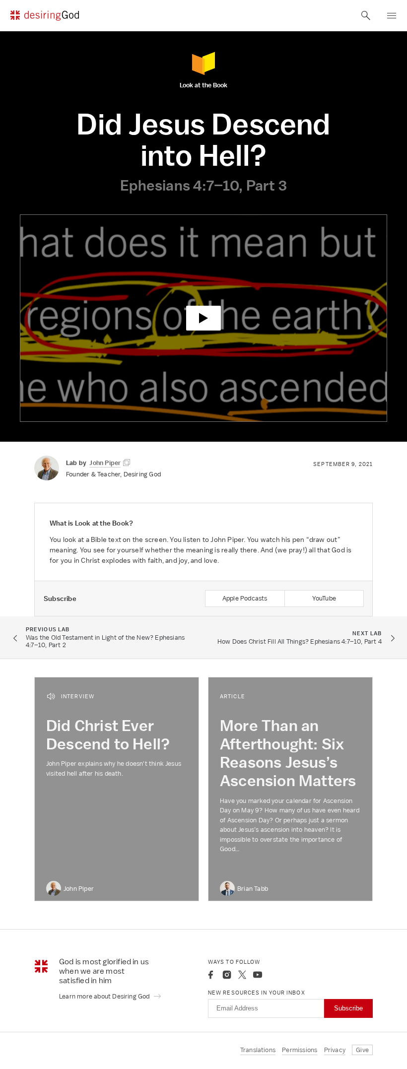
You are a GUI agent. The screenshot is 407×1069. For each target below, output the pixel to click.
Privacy (334, 1050)
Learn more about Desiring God (105, 996)
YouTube (324, 598)
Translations (257, 1050)
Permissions (299, 1050)
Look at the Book (203, 84)
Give (362, 1050)
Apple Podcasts (245, 598)
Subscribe (348, 1008)
